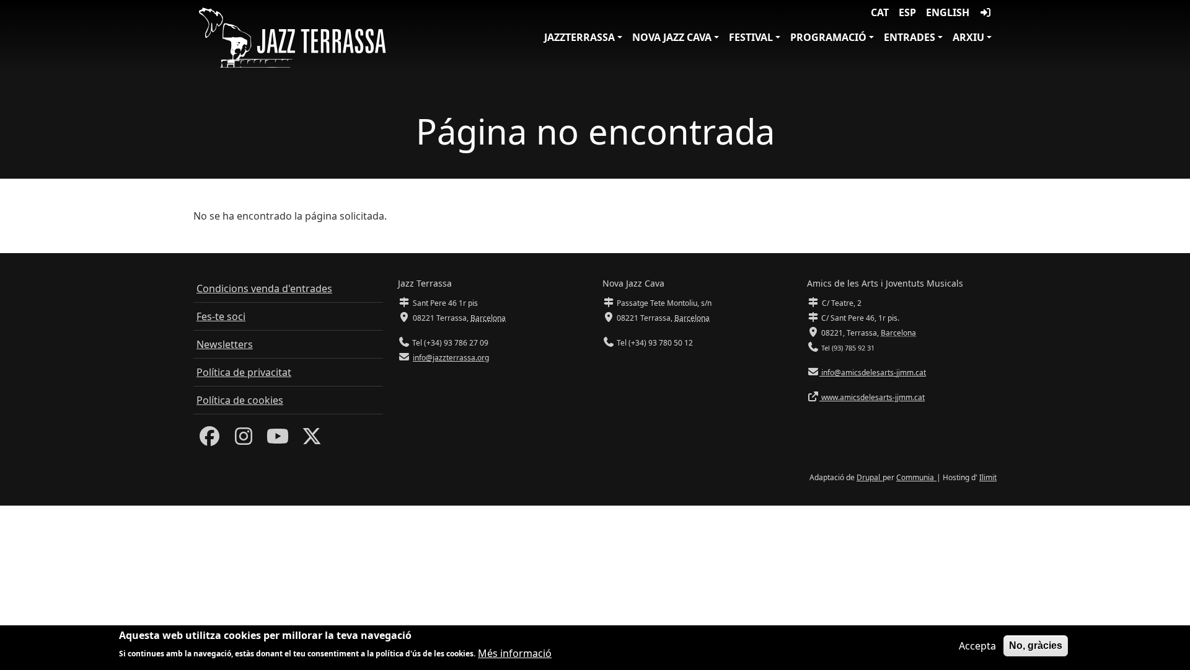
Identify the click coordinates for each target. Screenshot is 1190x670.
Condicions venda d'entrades (264, 288)
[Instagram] (243, 440)
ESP (907, 12)
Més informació (515, 652)
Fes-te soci (220, 316)
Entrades (909, 37)
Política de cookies (239, 400)
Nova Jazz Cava (672, 37)
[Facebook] (209, 440)
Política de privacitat (243, 372)
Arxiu (968, 37)
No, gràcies (1035, 645)
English (947, 12)
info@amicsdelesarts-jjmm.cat (872, 372)
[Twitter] (311, 440)
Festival (751, 37)
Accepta (977, 646)
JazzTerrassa (579, 37)
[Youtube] (277, 440)
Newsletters (224, 344)
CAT (880, 12)
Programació (828, 37)
